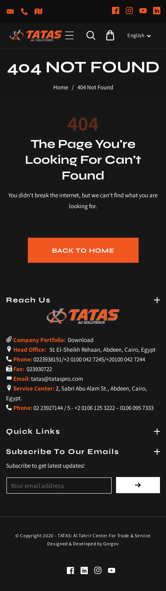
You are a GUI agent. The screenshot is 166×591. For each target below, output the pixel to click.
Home (60, 87)
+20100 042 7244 (125, 359)
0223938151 (47, 359)
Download (79, 340)
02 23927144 (48, 408)
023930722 (38, 369)
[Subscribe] (138, 485)
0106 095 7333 (137, 408)
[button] (69, 35)
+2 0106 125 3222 (95, 408)
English (135, 35)
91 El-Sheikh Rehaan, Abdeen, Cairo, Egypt (101, 349)
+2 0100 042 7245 (84, 359)
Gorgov (110, 543)
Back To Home (83, 250)
